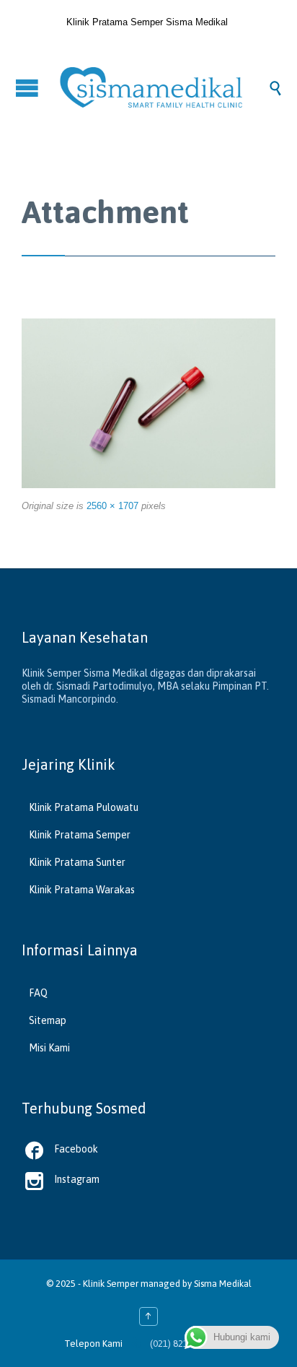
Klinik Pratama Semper (79, 835)
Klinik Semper (110, 1283)
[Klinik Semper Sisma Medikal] (163, 87)
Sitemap (47, 1020)
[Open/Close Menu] (29, 88)
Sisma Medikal (223, 1283)
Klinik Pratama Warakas (82, 889)
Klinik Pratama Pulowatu (83, 807)
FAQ (38, 993)
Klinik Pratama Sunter (77, 862)
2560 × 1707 (112, 505)
